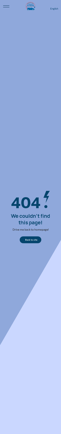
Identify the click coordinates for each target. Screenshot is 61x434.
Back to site (31, 239)
